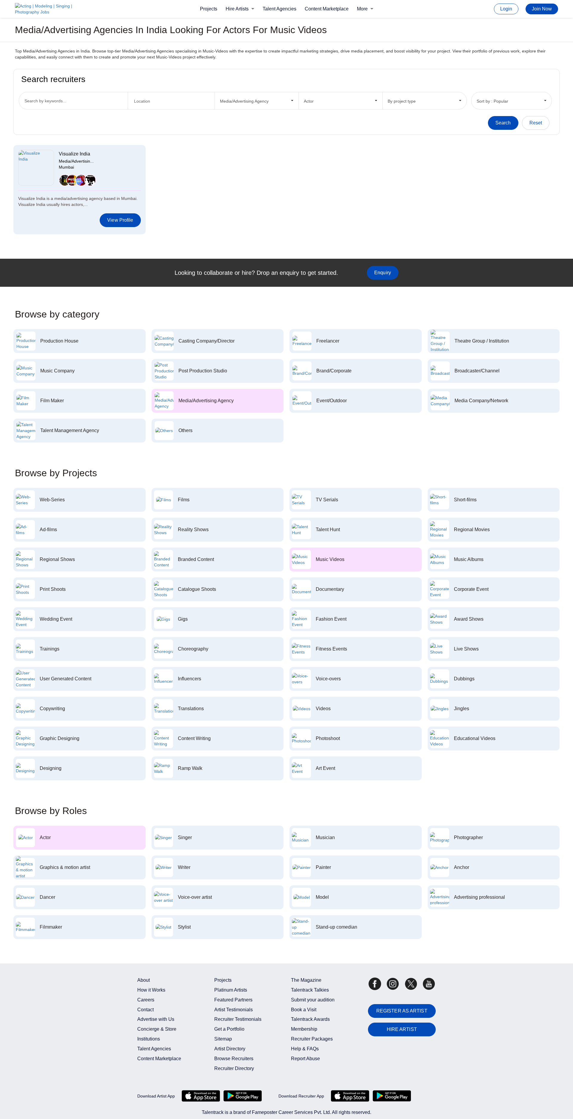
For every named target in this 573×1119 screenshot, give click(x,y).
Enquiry (382, 272)
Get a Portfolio (229, 1029)
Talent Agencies (279, 8)
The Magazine (306, 980)
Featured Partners (233, 999)
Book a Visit (303, 1009)
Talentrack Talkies (310, 989)
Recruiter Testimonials (237, 1019)
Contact (145, 1009)
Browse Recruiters (233, 1058)
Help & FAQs (305, 1048)
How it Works (151, 989)
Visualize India (74, 153)
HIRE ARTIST (402, 1029)
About (143, 980)
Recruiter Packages (312, 1038)
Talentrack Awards (310, 1019)
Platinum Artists (230, 989)
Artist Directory (229, 1048)
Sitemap (223, 1038)
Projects (208, 8)
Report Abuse (305, 1058)
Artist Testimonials (233, 1009)
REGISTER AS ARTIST (401, 1010)
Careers (145, 999)
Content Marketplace (327, 8)
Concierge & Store (156, 1029)
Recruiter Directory (234, 1068)
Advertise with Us (155, 1019)
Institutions (148, 1038)
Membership (304, 1029)
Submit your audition (313, 999)
